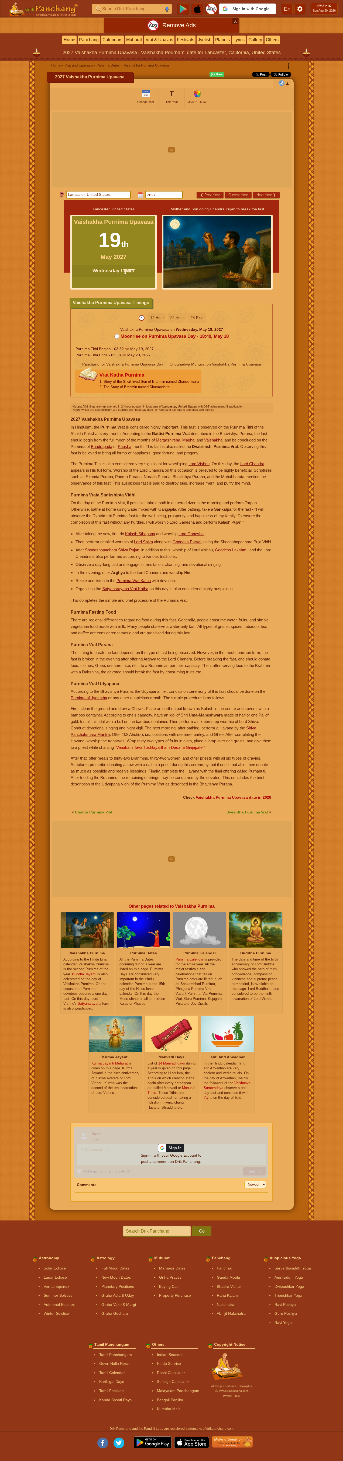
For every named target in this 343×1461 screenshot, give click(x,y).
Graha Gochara (114, 1313)
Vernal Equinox (56, 1286)
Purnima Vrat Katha (133, 580)
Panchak (224, 1268)
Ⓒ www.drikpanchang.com (231, 1390)
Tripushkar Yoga (288, 1295)
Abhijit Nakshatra (231, 1313)
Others (272, 39)
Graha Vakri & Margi (118, 1304)
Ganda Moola (228, 1277)
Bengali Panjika (170, 1400)
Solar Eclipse (55, 1268)
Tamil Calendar (112, 1372)
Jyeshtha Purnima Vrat (247, 812)
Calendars (112, 39)
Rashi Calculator (171, 1372)
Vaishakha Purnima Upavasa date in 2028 (233, 797)
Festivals (185, 39)
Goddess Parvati (187, 542)
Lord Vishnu (199, 463)
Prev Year (210, 195)
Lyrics (239, 39)
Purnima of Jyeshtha (89, 697)
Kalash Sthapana (140, 533)
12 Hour (157, 317)
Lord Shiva (143, 542)
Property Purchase (175, 1295)
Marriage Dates (172, 1268)
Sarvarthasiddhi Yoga (293, 1268)
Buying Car (168, 1286)
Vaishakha (213, 440)
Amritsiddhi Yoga (289, 1277)
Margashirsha (168, 440)
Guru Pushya (286, 1313)
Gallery (255, 39)
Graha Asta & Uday (117, 1295)
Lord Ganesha (191, 533)
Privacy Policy (231, 1395)
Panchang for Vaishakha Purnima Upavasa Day (122, 364)
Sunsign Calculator (173, 1381)
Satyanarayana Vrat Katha (125, 588)
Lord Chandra (252, 463)
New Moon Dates (116, 1277)
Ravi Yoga (283, 1322)
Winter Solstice (56, 1313)
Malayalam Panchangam (178, 1391)
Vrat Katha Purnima (149, 380)
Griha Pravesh (171, 1277)
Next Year (266, 195)
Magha (188, 440)
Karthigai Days (111, 1381)
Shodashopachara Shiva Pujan (112, 550)
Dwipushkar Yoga (289, 1286)
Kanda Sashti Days (115, 1400)
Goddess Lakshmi (231, 550)
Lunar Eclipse (55, 1277)
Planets (222, 39)
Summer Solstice (58, 1295)
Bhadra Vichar (229, 1286)
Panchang (89, 39)
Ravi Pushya (285, 1304)
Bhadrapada (101, 446)
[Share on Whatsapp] (217, 74)
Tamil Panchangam (115, 1354)
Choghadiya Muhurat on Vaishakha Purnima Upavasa (215, 364)
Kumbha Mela (169, 1409)
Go (202, 1231)
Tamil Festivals (111, 1391)
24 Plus (197, 317)
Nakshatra (225, 1304)
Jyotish (204, 39)
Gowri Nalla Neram (115, 1363)
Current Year (238, 195)
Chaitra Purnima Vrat (93, 812)
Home (69, 39)
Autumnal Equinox (59, 1304)
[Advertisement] (171, 149)
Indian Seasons (170, 1354)
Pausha (124, 446)
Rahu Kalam (227, 1295)
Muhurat (134, 39)
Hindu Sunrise (169, 1363)
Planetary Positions (117, 1286)
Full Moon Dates (115, 1268)
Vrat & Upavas (159, 39)
